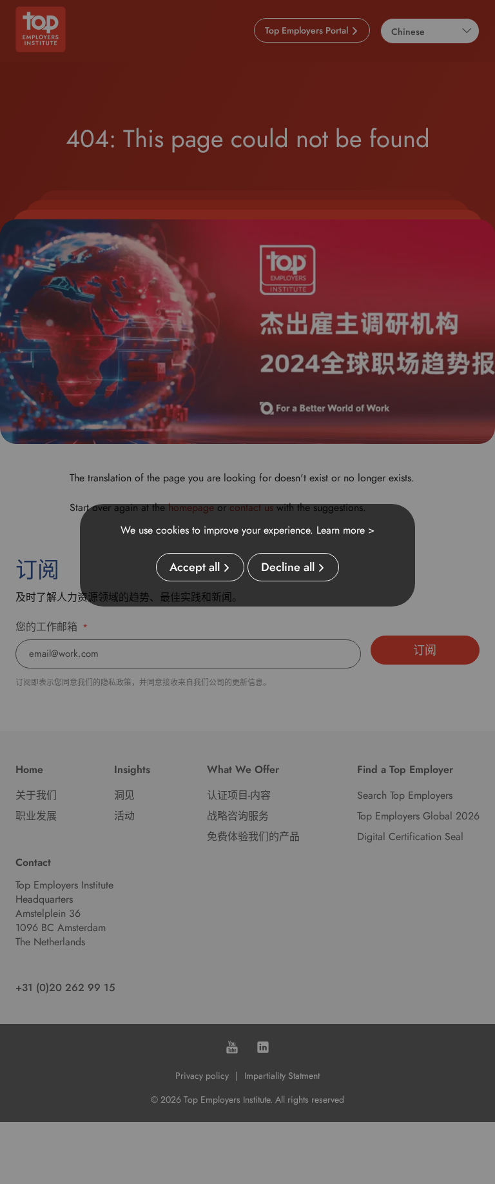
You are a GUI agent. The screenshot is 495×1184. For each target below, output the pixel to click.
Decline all (288, 567)
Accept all (195, 567)
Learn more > (345, 530)
